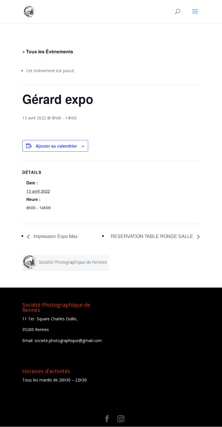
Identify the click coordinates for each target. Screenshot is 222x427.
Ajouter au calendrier (56, 146)
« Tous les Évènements (47, 51)
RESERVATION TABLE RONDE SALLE (152, 236)
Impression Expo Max (55, 236)
